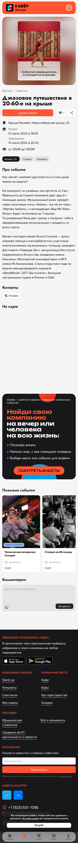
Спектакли (9, 695)
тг (7, 795)
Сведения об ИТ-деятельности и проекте (19, 734)
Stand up (8, 680)
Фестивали (10, 702)
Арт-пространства (54, 695)
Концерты (9, 687)
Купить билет (27, 113)
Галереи (47, 702)
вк (18, 795)
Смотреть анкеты (39, 470)
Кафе (45, 680)
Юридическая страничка (12, 722)
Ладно (39, 825)
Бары (45, 687)
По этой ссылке (30, 818)
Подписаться (39, 769)
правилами (65, 776)
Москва (20, 9)
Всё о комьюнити (53, 720)
